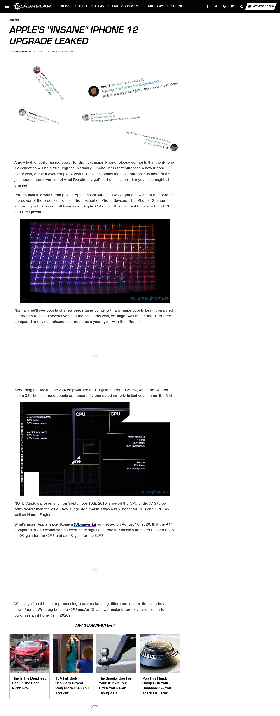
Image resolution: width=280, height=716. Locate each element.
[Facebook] (208, 6)
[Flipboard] (233, 6)
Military (155, 6)
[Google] (224, 6)
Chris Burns (22, 51)
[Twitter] (216, 6)
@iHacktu (105, 194)
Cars (99, 6)
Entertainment (126, 6)
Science (178, 6)
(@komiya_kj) (85, 524)
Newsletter (264, 6)
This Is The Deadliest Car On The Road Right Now (29, 683)
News (65, 6)
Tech (83, 6)
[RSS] (241, 6)
